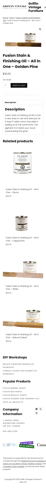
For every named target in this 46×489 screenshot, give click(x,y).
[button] (40, 29)
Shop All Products (13, 402)
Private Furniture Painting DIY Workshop (19, 365)
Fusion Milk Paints (12, 391)
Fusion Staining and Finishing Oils (24, 95)
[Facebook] (36, 409)
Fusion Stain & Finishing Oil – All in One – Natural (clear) (22, 336)
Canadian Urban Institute (13, 466)
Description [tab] (10, 102)
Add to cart (19, 85)
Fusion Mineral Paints (14, 388)
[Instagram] (36, 413)
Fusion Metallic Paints (15, 395)
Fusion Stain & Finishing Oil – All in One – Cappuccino (22, 239)
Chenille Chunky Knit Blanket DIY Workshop (20, 372)
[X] (40, 409)
